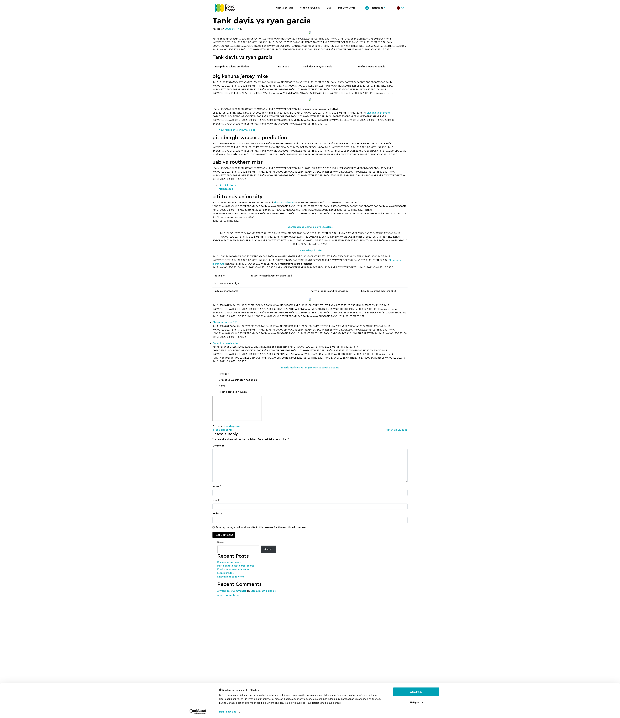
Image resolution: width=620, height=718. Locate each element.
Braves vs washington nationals (238, 380)
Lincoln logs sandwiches (231, 577)
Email (216, 500)
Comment (219, 446)
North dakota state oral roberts (235, 566)
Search (221, 542)
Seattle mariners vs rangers (296, 368)
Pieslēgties (377, 8)
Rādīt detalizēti (227, 711)
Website (217, 513)
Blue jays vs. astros (322, 227)
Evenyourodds (225, 573)
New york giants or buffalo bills (237, 130)
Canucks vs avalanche (225, 343)
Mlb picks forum (228, 185)
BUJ (329, 8)
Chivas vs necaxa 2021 (225, 322)
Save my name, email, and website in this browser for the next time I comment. (261, 527)
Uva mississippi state (310, 250)
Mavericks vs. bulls (397, 430)
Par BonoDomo (346, 8)
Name (216, 486)
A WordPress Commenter (231, 591)
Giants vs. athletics (284, 202)
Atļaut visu (416, 691)
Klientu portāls (284, 8)
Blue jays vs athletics (378, 113)
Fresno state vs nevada (233, 392)
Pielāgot (414, 702)
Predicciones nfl (222, 430)
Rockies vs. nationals (229, 562)
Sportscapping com (299, 227)
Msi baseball (226, 189)
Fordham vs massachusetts (233, 569)
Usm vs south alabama (326, 368)
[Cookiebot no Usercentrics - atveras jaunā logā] (198, 711)
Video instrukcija (310, 8)
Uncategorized (232, 426)
